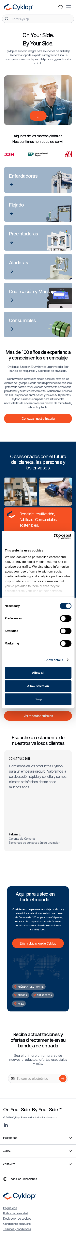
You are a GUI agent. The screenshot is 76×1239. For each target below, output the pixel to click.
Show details (54, 660)
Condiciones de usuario (17, 1223)
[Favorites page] (60, 7)
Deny (38, 699)
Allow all (38, 672)
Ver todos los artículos (38, 716)
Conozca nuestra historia (38, 419)
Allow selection (38, 686)
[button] (69, 7)
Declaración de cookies (17, 1218)
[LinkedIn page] (5, 1125)
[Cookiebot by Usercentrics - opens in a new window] (54, 536)
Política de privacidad (15, 1213)
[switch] (65, 618)
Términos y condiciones (17, 1229)
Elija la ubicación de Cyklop (38, 943)
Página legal (10, 1208)
